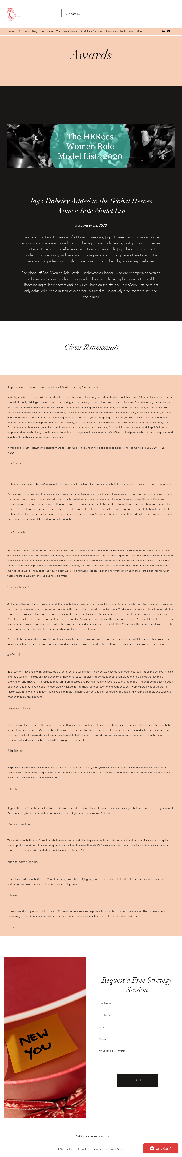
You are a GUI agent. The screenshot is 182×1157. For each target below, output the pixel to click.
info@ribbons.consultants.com (91, 1136)
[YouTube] (169, 31)
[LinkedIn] (163, 31)
